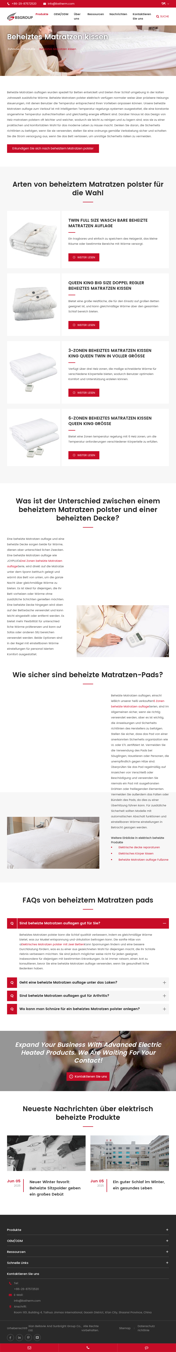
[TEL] (88, 1348)
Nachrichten (118, 14)
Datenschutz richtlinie (146, 1328)
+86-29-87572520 (26, 1289)
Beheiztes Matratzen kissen (57, 49)
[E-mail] (29, 1348)
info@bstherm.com (27, 1301)
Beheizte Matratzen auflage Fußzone (143, 860)
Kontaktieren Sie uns (142, 16)
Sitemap (125, 1328)
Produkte (42, 14)
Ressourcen (95, 14)
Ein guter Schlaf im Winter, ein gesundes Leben (139, 1185)
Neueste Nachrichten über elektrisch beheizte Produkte (88, 1113)
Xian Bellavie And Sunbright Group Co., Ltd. (54, 1328)
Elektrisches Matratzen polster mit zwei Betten (52, 944)
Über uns (77, 16)
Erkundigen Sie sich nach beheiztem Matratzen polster (53, 148)
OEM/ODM (61, 14)
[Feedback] (147, 1348)
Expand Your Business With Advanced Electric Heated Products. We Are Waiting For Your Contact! (88, 1053)
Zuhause (13, 49)
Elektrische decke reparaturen (139, 847)
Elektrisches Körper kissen (136, 853)
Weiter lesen (84, 257)
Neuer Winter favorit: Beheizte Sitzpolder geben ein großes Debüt (55, 1188)
